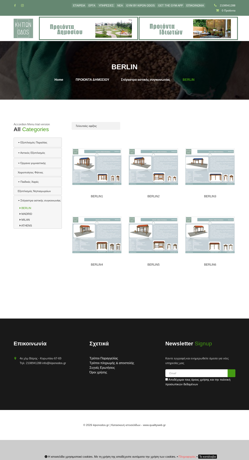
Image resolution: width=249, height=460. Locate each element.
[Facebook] (15, 5)
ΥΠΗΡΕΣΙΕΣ (106, 5)
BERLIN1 (97, 196)
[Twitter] (22, 5)
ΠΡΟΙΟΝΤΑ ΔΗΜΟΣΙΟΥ (92, 79)
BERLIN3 (210, 196)
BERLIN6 (210, 264)
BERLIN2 (153, 196)
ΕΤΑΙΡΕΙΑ (79, 5)
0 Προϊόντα (228, 10)
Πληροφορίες (187, 456)
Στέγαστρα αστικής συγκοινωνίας (145, 79)
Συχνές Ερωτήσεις (102, 367)
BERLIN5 (153, 264)
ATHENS (26, 225)
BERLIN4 (97, 264)
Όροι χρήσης (98, 372)
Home (58, 79)
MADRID (26, 213)
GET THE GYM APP (170, 5)
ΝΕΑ (120, 5)
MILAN (25, 219)
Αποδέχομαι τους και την (197, 382)
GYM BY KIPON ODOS (140, 5)
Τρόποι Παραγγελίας (103, 358)
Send (231, 373)
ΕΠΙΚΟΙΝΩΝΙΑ (195, 5)
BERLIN (26, 208)
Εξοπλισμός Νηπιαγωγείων (34, 191)
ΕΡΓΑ (92, 5)
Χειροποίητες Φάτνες (30, 172)
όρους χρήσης (200, 379)
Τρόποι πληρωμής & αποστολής (111, 363)
